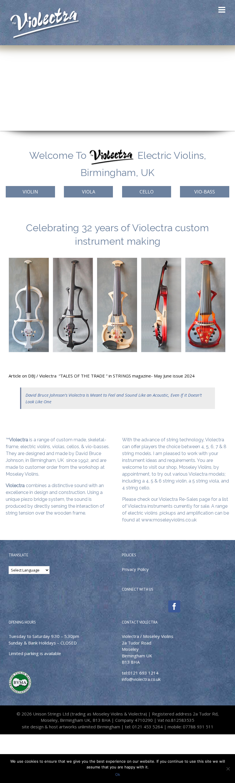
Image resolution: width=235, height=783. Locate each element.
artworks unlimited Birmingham (89, 726)
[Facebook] (174, 606)
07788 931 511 (198, 726)
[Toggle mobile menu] (222, 10)
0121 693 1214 (143, 673)
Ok (117, 774)
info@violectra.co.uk (141, 679)
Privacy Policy (135, 569)
